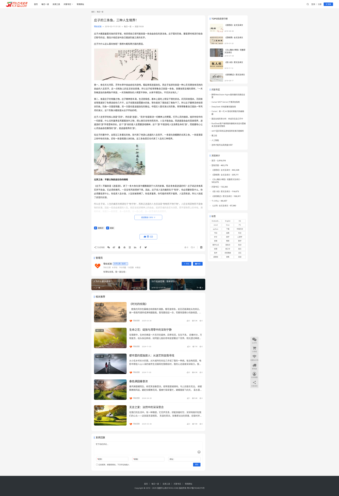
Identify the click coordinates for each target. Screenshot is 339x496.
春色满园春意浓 (138, 381)
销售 (227, 257)
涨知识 (100, 228)
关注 (187, 264)
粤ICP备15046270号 (196, 488)
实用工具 (56, 4)
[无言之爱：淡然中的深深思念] (110, 415)
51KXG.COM (172, 488)
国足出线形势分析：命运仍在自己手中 (227, 119)
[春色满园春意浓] (110, 389)
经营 (215, 249)
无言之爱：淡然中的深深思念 (146, 407)
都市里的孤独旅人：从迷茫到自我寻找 (151, 355)
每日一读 (45, 4)
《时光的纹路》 (138, 304)
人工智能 (215, 140)
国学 (227, 237)
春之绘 (214, 135)
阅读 (112, 228)
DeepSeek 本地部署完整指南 (223, 106)
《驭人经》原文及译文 (233, 62)
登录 (313, 4)
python (215, 229)
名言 (239, 233)
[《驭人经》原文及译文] (216, 65)
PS (240, 225)
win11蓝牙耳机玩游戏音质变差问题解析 (227, 131)
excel (216, 225)
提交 (196, 465)
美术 (215, 253)
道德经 (215, 257)
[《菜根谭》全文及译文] (216, 40)
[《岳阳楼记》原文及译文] (216, 77)
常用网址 (80, 4)
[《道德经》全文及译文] (216, 28)
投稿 (329, 4)
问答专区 (67, 4)
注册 (320, 4)
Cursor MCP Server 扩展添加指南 (225, 102)
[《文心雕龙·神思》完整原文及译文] (216, 52)
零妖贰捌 (97, 26)
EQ (240, 221)
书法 (215, 233)
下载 (227, 229)
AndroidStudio (216, 221)
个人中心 (215, 201)
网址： (172, 459)
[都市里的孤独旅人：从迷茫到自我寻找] (110, 364)
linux (227, 225)
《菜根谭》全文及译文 (233, 37)
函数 (227, 233)
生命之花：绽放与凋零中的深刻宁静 (150, 329)
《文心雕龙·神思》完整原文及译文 (225, 179)
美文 (239, 249)
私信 (198, 264)
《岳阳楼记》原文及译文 (234, 74)
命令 (215, 237)
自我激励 (228, 253)
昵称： (100, 459)
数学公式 (216, 245)
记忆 (239, 253)
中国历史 (240, 229)
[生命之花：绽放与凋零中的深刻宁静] (110, 338)
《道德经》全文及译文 (233, 25)
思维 (215, 241)
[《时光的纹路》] (110, 312)
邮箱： (136, 459)
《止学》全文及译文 (219, 205)
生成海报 (101, 247)
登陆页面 (215, 165)
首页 (36, 4)
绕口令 (227, 249)
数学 (239, 241)
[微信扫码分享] (108, 247)
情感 (227, 241)
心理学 (239, 237)
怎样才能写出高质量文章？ (222, 145)
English (227, 221)
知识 (239, 245)
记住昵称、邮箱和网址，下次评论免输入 (113, 465)
